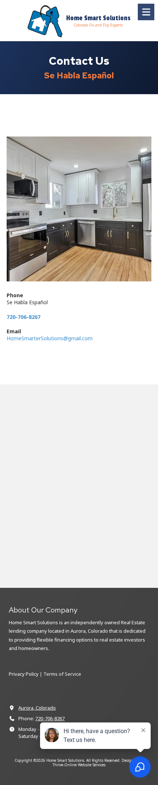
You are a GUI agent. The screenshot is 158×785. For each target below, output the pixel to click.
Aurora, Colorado (37, 707)
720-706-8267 (50, 718)
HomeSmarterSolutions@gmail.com (50, 338)
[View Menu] (146, 12)
